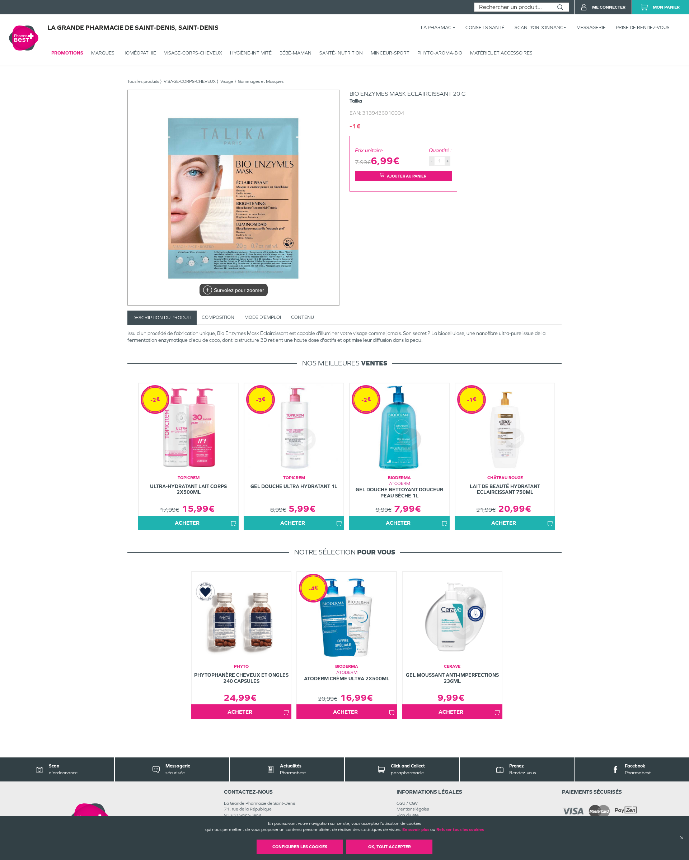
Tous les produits (143, 81)
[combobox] (513, 7)
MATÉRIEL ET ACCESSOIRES (501, 53)
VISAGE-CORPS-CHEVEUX (193, 53)
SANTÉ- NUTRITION (341, 53)
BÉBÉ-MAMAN (295, 53)
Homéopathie (139, 53)
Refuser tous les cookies (460, 829)
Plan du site (408, 815)
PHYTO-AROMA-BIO (439, 53)
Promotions (67, 53)
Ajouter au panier (406, 176)
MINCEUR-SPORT (390, 53)
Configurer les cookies (299, 846)
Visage (226, 81)
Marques (102, 53)
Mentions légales (413, 809)
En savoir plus (415, 829)
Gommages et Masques (260, 81)
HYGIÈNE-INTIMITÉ (251, 53)
